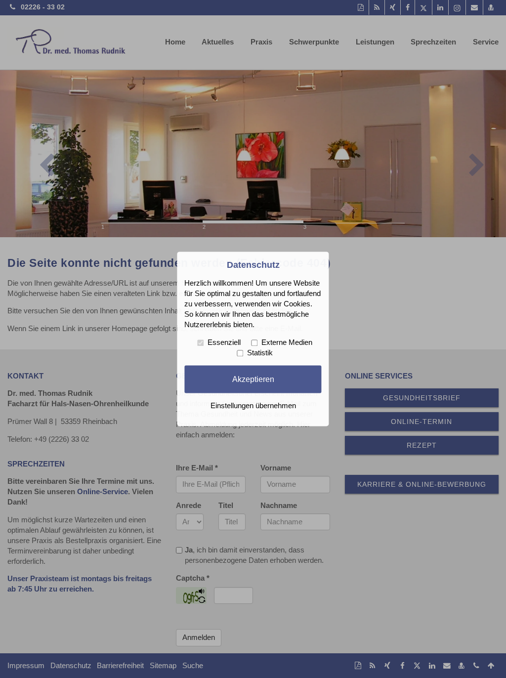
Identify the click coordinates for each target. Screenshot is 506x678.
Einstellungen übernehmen (253, 406)
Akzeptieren (253, 379)
